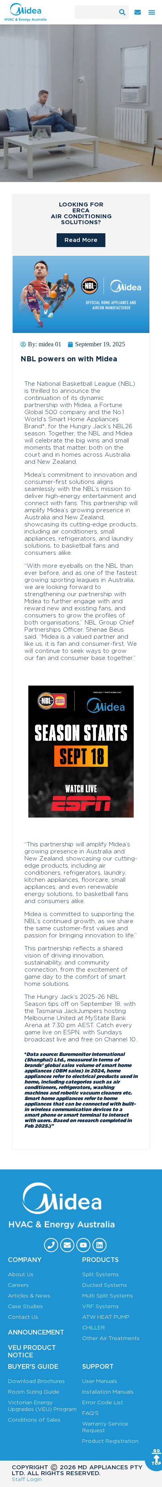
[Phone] (51, 1245)
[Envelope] (67, 1245)
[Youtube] (83, 1245)
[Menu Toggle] (151, 12)
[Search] (122, 12)
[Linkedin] (99, 1245)
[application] (81, 752)
